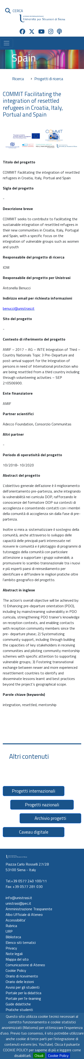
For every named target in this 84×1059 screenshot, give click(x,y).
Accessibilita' (16, 920)
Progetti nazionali (42, 804)
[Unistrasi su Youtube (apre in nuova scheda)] (41, 31)
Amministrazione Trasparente (29, 909)
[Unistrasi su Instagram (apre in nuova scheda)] (50, 31)
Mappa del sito (17, 959)
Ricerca (18, 79)
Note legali (14, 953)
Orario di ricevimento (22, 976)
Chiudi (39, 1055)
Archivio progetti (50, 818)
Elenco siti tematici (21, 942)
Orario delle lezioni (20, 981)
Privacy (11, 948)
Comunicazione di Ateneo (25, 965)
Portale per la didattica (23, 993)
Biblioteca (13, 937)
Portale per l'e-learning (23, 998)
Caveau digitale (33, 831)
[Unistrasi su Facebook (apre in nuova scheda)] (22, 31)
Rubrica (11, 925)
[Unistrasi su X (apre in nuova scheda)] (32, 31)
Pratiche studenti (19, 1009)
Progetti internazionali (33, 790)
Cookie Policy (58, 1055)
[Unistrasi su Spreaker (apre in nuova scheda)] (59, 31)
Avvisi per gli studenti (22, 987)
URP (9, 931)
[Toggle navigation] (6, 43)
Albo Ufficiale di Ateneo (24, 914)
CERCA (17, 11)
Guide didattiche (18, 1004)
